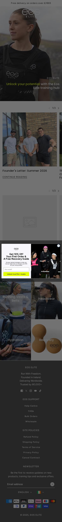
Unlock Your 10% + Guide (16, 274)
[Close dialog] (58, 245)
